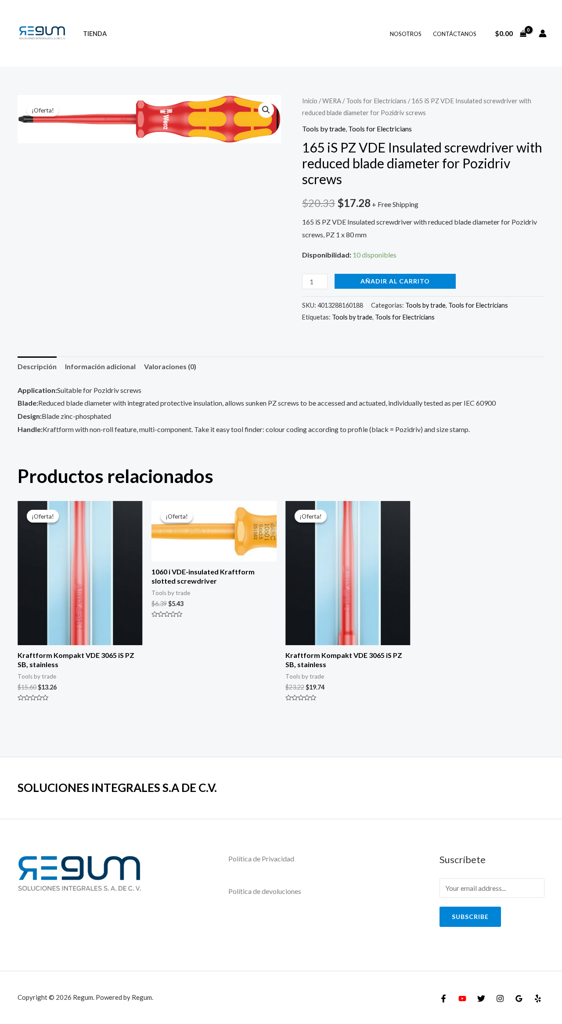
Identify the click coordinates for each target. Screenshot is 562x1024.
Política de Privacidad (261, 858)
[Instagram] (500, 998)
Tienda (95, 33)
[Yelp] (538, 998)
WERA (331, 101)
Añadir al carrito (395, 281)
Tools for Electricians (376, 101)
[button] (266, 110)
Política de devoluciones (264, 891)
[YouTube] (462, 998)
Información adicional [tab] (100, 366)
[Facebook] (443, 998)
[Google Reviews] (519, 998)
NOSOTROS (406, 33)
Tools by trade (324, 128)
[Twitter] (481, 998)
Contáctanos (454, 33)
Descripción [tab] (37, 366)
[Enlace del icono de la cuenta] (543, 33)
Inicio (309, 101)
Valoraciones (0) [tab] (170, 366)
